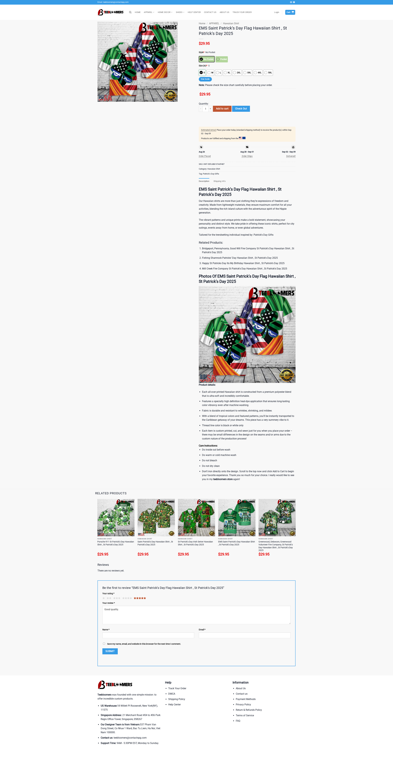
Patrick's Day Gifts (211, 174)
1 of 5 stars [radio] (103, 598)
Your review (108, 603)
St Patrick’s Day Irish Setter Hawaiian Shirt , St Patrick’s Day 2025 (195, 543)
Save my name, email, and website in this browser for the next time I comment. (144, 644)
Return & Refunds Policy (249, 709)
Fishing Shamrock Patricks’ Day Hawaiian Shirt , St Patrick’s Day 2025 (240, 257)
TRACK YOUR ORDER (242, 12)
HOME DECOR (164, 12)
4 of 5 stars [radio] (126, 598)
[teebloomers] (111, 12)
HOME (137, 12)
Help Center (174, 704)
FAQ (238, 720)
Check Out (241, 108)
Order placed (205, 156)
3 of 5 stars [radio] (116, 598)
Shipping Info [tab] (220, 181)
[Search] (130, 12)
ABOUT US (224, 12)
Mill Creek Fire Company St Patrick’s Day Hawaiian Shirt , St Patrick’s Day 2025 (244, 268)
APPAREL (148, 12)
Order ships (247, 156)
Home (202, 23)
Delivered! (291, 156)
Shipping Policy (176, 699)
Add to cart (222, 108)
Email (202, 629)
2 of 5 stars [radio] (108, 598)
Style (201, 52)
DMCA (171, 693)
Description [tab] (204, 181)
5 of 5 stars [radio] (139, 598)
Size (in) (203, 65)
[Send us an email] (291, 2)
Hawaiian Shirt (231, 23)
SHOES (179, 12)
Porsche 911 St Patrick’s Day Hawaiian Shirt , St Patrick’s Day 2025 (115, 543)
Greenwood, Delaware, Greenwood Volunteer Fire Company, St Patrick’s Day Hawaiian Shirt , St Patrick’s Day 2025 (276, 546)
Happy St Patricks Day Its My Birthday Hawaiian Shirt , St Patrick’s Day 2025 (243, 263)
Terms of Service (245, 715)
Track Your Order (177, 688)
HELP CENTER (194, 12)
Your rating (108, 593)
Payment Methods (246, 699)
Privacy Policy (243, 704)
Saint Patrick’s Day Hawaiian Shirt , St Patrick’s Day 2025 (155, 543)
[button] (276, 12)
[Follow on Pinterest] (294, 2)
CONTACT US (210, 12)
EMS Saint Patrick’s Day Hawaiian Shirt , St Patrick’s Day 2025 (236, 543)
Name (105, 629)
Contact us (241, 693)
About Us (241, 688)
